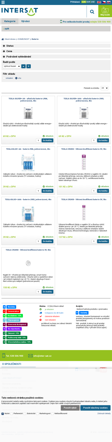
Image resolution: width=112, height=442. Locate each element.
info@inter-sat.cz (42, 356)
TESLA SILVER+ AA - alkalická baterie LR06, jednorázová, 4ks (28, 99)
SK (108, 2)
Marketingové (45, 413)
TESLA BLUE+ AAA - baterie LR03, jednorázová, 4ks (28, 199)
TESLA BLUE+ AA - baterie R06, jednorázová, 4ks (28, 149)
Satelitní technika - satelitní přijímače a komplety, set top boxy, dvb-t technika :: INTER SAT (19, 12)
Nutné (7, 413)
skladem (9, 78)
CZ (103, 2)
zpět (7, 28)
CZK (84, 2)
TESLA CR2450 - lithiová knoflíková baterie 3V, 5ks (28, 250)
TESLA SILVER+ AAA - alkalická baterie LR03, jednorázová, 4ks (84, 99)
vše (19, 78)
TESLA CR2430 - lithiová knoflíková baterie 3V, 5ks (83, 199)
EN (98, 2)
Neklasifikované (61, 413)
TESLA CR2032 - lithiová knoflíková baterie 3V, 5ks (83, 149)
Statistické (31, 413)
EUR (88, 2)
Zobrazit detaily (104, 413)
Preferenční (18, 413)
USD (93, 2)
